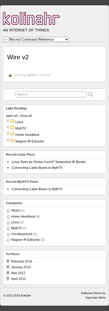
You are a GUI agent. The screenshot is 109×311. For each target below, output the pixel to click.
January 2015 (21, 267)
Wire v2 (18, 57)
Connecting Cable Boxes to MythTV (37, 168)
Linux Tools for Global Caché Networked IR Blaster (49, 162)
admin (31, 74)
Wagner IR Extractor (29, 141)
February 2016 (21, 261)
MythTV (20, 128)
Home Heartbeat (27, 135)
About (15, 210)
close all (26, 116)
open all (11, 116)
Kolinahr (26, 295)
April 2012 (18, 279)
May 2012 (18, 273)
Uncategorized (21, 234)
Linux (19, 122)
